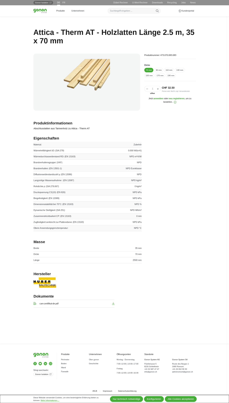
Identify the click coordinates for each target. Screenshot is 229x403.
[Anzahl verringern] (147, 89)
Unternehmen (95, 354)
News (193, 2)
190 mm (171, 75)
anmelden (158, 98)
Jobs (183, 2)
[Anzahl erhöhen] (158, 89)
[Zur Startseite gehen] (40, 11)
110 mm (169, 70)
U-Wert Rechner (139, 2)
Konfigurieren (154, 399)
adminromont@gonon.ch (182, 372)
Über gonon (94, 359)
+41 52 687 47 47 (151, 369)
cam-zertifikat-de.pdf (48, 303)
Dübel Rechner (120, 2)
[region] (86, 82)
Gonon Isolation (42, 3)
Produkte (65, 354)
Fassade (64, 371)
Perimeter (65, 359)
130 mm (179, 70)
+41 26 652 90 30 (179, 369)
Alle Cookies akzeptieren (181, 399)
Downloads (157, 2)
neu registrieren (177, 98)
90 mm (159, 70)
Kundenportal (187, 11)
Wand (63, 367)
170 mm (160, 75)
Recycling (172, 2)
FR (63, 2)
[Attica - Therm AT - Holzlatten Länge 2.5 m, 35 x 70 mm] (86, 82)
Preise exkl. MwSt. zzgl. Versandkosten (176, 91)
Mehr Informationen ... (50, 400)
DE (58, 2)
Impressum (107, 391)
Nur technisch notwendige (126, 399)
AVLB (95, 391)
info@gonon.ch (150, 372)
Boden (64, 363)
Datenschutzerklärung (127, 391)
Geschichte (93, 363)
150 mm (149, 75)
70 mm (149, 70)
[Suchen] (157, 11)
